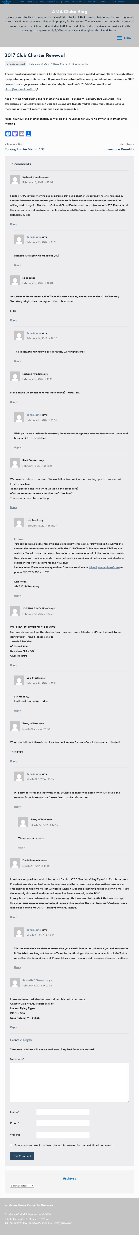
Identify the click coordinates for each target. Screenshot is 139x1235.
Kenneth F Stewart (34, 980)
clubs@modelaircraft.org (21, 89)
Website (15, 1134)
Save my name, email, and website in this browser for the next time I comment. (63, 1145)
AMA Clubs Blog (69, 11)
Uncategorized (15, 63)
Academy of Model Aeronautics (23, 1214)
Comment (17, 1059)
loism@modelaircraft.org (104, 567)
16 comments (79, 63)
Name (14, 1111)
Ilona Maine (60, 63)
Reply (13, 224)
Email (14, 1123)
